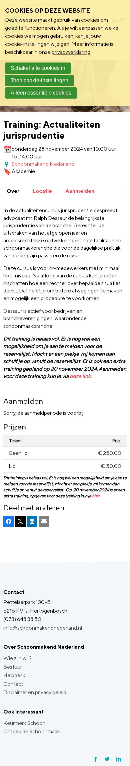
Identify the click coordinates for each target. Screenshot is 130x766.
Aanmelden (79, 191)
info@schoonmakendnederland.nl (42, 628)
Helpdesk (14, 675)
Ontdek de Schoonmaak (31, 731)
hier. (96, 495)
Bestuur (12, 667)
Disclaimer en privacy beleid (34, 692)
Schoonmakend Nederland (43, 164)
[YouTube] (126, 759)
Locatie (42, 191)
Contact (13, 684)
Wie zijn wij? (17, 658)
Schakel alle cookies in (38, 68)
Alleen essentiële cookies (41, 93)
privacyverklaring (71, 52)
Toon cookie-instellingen (39, 80)
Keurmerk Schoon (24, 723)
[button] (8, 521)
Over (13, 191)
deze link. (81, 376)
